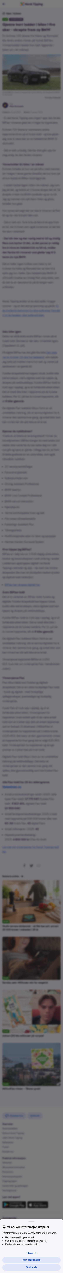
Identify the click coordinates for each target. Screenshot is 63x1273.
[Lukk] (31, 1221)
